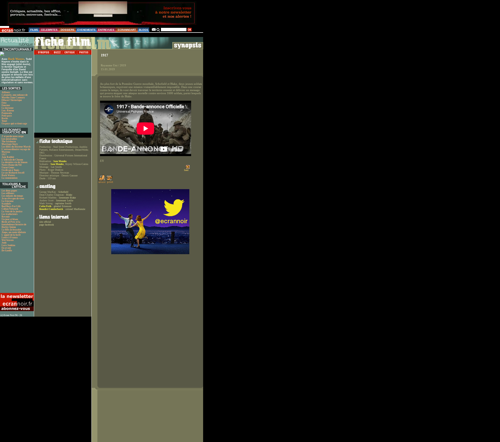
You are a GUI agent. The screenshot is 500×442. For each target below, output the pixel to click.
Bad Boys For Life (11, 206)
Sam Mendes (60, 161)
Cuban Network (10, 209)
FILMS (34, 29)
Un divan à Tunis (10, 170)
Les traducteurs (10, 214)
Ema (4, 102)
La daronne (8, 108)
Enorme (6, 105)
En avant (6, 248)
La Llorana (8, 201)
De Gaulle (7, 250)
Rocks (5, 118)
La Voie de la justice (12, 211)
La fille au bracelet (11, 229)
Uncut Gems (8, 167)
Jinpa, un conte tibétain (14, 232)
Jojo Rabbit (8, 157)
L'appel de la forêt (11, 235)
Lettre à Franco (10, 237)
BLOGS (143, 29)
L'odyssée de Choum (12, 159)
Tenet (4, 121)
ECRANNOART (127, 29)
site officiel (45, 221)
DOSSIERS (67, 29)
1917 (4, 154)
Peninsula (7, 113)
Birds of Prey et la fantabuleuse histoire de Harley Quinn (14, 224)
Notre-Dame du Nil (12, 165)
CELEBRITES (49, 29)
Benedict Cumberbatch (51, 209)
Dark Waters (16, 58)
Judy (4, 242)
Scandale (6, 203)
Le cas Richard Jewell (13, 172)
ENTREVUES (106, 29)
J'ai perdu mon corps (13, 136)
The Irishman (9, 141)
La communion (9, 178)
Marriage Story (10, 144)
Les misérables (9, 139)
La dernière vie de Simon (14, 162)
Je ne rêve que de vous (13, 198)
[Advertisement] (16, 274)
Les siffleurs (8, 193)
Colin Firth (45, 206)
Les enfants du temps (12, 196)
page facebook (46, 224)
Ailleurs (6, 92)
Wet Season (8, 240)
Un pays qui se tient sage (14, 123)
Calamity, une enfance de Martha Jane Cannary (15, 96)
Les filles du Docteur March (16, 146)
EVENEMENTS (86, 29)
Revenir (6, 216)
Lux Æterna (8, 110)
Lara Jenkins (8, 245)
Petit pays (7, 115)
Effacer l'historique (12, 100)
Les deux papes (9, 190)
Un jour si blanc (10, 219)
